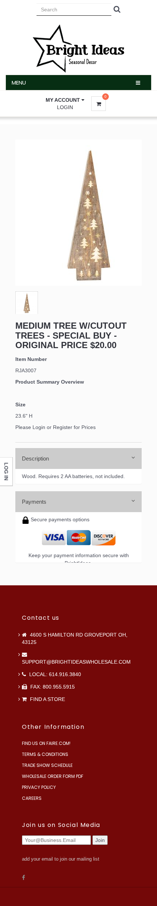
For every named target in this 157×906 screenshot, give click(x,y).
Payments (34, 502)
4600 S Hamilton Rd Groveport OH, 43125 (74, 638)
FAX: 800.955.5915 (52, 687)
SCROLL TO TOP (139, 189)
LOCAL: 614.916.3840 (54, 674)
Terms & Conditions (45, 754)
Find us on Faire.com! (46, 743)
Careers (32, 798)
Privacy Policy (39, 787)
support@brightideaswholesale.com (76, 662)
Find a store (46, 699)
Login (65, 107)
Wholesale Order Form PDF (52, 776)
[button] (65, 100)
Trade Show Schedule (47, 765)
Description (35, 458)
